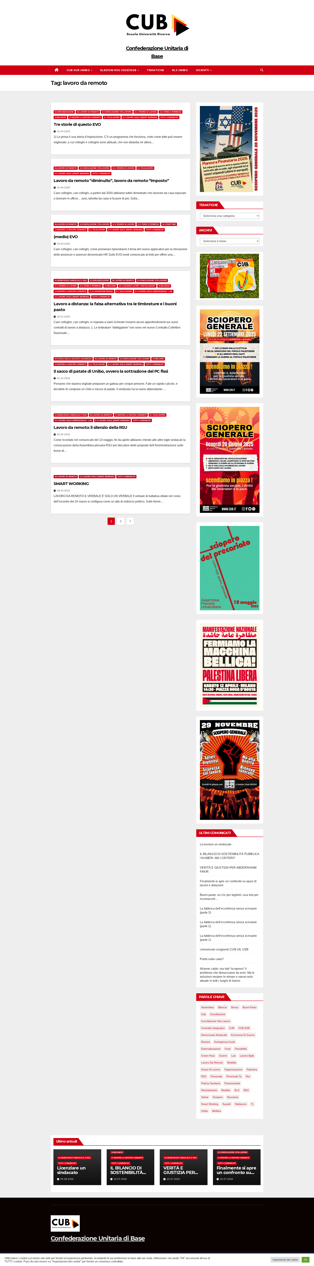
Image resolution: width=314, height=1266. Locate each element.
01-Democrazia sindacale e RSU (71, 280)
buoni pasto (249, 1007)
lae (233, 1055)
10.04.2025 (63, 131)
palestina (252, 1069)
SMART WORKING (71, 483)
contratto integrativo (213, 1028)
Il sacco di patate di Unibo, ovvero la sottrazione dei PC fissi (111, 371)
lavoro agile (247, 1055)
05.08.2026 (67, 1179)
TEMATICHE (155, 70)
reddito (225, 1090)
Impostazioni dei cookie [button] (285, 1259)
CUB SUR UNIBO (79, 70)
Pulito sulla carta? (212, 959)
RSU (246, 1090)
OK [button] (305, 1259)
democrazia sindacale (214, 1034)
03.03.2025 (63, 244)
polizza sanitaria (210, 1083)
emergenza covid (224, 1041)
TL (252, 1104)
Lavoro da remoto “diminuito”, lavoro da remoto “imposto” (111, 180)
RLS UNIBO (180, 70)
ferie (228, 1048)
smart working (209, 1104)
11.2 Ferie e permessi (170, 112)
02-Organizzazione (64, 112)
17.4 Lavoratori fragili (101, 291)
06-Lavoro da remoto (88, 112)
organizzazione (233, 1069)
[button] (261, 70)
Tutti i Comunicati (169, 117)
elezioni (205, 1041)
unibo (204, 1110)
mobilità (231, 1062)
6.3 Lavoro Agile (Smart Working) (140, 117)
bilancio (222, 1007)
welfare (216, 1110)
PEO (203, 1076)
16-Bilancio (60, 117)
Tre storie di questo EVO (77, 124)
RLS (236, 1090)
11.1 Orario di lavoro (146, 112)
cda (203, 1014)
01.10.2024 (63, 378)
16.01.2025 (63, 316)
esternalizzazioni (210, 1048)
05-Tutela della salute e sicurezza (73, 359)
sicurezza (232, 1097)
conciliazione (217, 1014)
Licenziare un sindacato (216, 844)
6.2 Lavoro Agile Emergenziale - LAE (153, 291)
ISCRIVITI (203, 70)
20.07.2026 (173, 1179)
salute (204, 1097)
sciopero (218, 1097)
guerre (223, 1055)
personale (216, 1076)
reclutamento (209, 1090)
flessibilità (241, 1048)
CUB (231, 1028)
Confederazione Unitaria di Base (98, 1238)
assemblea (207, 1007)
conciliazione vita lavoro (215, 1021)
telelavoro (241, 1104)
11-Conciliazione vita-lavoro (117, 112)
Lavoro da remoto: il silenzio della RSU (90, 427)
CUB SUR (244, 1028)
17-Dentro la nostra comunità (85, 117)
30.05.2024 (63, 434)
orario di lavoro (210, 1069)
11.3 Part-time (169, 224)
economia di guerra (243, 1034)
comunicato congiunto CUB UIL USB (224, 949)
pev (248, 1076)
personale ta (233, 1076)
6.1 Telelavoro (112, 117)
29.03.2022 (63, 490)
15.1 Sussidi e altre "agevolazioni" (137, 286)
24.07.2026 (120, 1179)
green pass (208, 1055)
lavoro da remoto (212, 1062)
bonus (234, 1007)
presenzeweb (232, 1083)
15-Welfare (110, 286)
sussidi (226, 1104)
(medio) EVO (66, 236)
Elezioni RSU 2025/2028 (118, 70)
